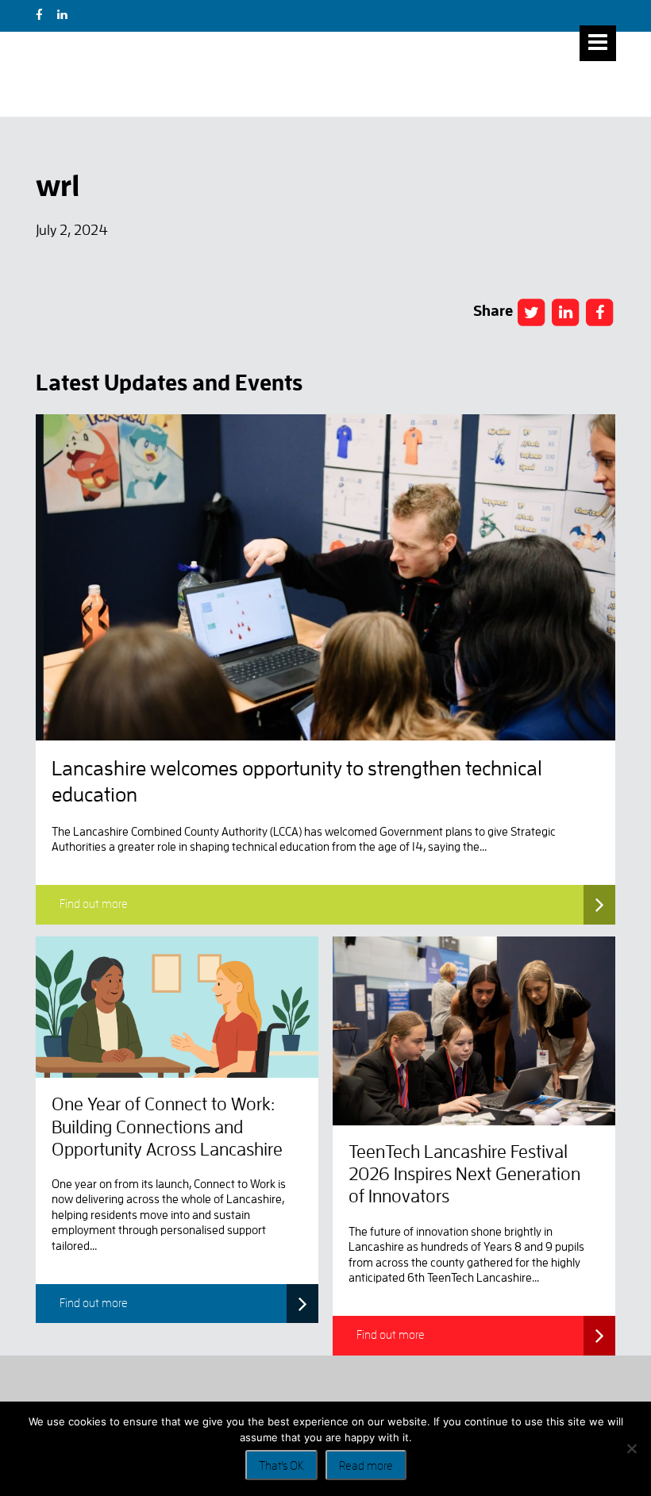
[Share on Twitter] (599, 312)
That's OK (281, 1466)
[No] (631, 1448)
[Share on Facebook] (531, 312)
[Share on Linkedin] (565, 312)
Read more (366, 1466)
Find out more (94, 904)
